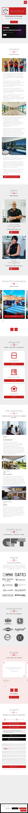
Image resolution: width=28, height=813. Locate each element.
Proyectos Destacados (14, 281)
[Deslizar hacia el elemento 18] (20, 323)
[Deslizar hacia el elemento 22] (15, 326)
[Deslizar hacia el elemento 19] (23, 323)
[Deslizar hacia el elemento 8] (20, 321)
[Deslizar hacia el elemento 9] (23, 321)
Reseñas (14, 653)
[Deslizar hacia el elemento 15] (13, 323)
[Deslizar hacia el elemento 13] (8, 323)
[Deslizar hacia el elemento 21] (13, 326)
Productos (14, 342)
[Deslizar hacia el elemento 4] (10, 321)
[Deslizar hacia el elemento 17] (18, 323)
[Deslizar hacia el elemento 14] (10, 323)
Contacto (14, 710)
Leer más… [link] (20, 769)
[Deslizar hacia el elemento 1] (3, 321)
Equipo (14, 191)
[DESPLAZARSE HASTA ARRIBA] (25, 2)
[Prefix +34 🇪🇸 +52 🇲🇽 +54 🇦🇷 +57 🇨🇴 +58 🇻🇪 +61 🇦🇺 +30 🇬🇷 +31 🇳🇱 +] (5, 748)
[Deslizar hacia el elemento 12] (5, 323)
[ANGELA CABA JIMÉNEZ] (14, 268)
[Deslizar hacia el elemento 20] (25, 323)
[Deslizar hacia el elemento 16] (15, 323)
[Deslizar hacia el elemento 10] (25, 321)
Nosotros (14, 49)
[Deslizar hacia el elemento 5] (13, 321)
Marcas (14, 558)
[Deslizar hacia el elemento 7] (18, 321)
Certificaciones (14, 609)
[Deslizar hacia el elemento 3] (8, 321)
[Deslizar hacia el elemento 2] (5, 321)
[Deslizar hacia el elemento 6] (15, 321)
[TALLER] (14, 530)
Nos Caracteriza (14, 411)
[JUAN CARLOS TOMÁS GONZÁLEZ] (14, 232)
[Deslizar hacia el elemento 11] (3, 323)
